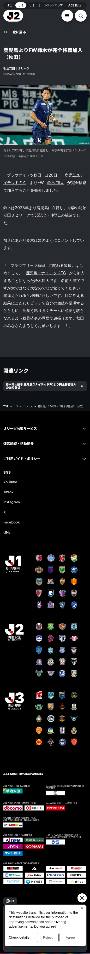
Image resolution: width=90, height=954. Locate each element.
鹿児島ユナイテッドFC (46, 272)
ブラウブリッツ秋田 (24, 175)
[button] (67, 16)
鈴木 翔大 (55, 182)
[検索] (81, 16)
